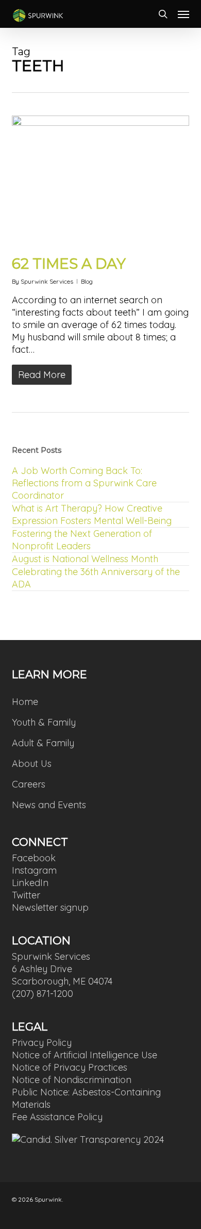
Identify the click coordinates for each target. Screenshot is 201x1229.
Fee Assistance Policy (57, 1117)
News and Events (49, 805)
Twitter (26, 895)
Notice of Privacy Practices (69, 1067)
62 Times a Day (69, 263)
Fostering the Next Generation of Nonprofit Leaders (82, 540)
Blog (87, 281)
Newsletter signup (50, 907)
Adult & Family (43, 743)
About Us (32, 763)
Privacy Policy (42, 1042)
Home (25, 702)
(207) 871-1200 (42, 993)
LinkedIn (30, 883)
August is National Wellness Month (85, 559)
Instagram (34, 870)
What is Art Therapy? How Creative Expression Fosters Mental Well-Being (92, 514)
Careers (28, 784)
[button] (183, 14)
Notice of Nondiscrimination (71, 1080)
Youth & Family (44, 722)
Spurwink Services (47, 281)
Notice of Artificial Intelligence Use (84, 1055)
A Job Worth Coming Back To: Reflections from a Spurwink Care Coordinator (84, 483)
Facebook (34, 858)
